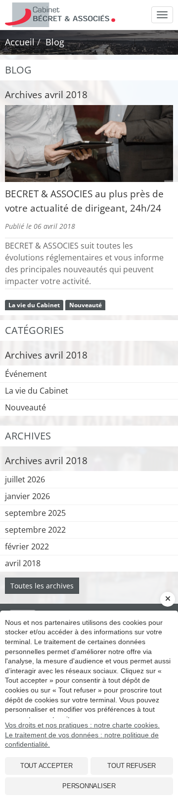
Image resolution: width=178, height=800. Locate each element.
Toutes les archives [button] (42, 585)
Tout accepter (46, 765)
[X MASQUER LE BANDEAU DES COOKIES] (167, 599)
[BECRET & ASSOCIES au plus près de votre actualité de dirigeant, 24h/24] (89, 143)
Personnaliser (89, 786)
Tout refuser (131, 765)
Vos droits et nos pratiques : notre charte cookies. (82, 725)
